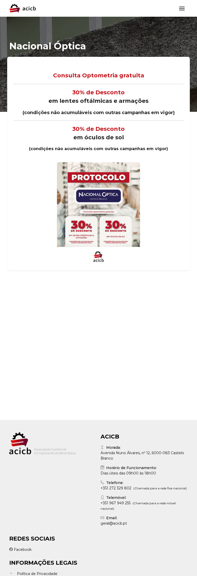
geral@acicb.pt (114, 523)
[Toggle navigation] (182, 8)
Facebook (23, 549)
